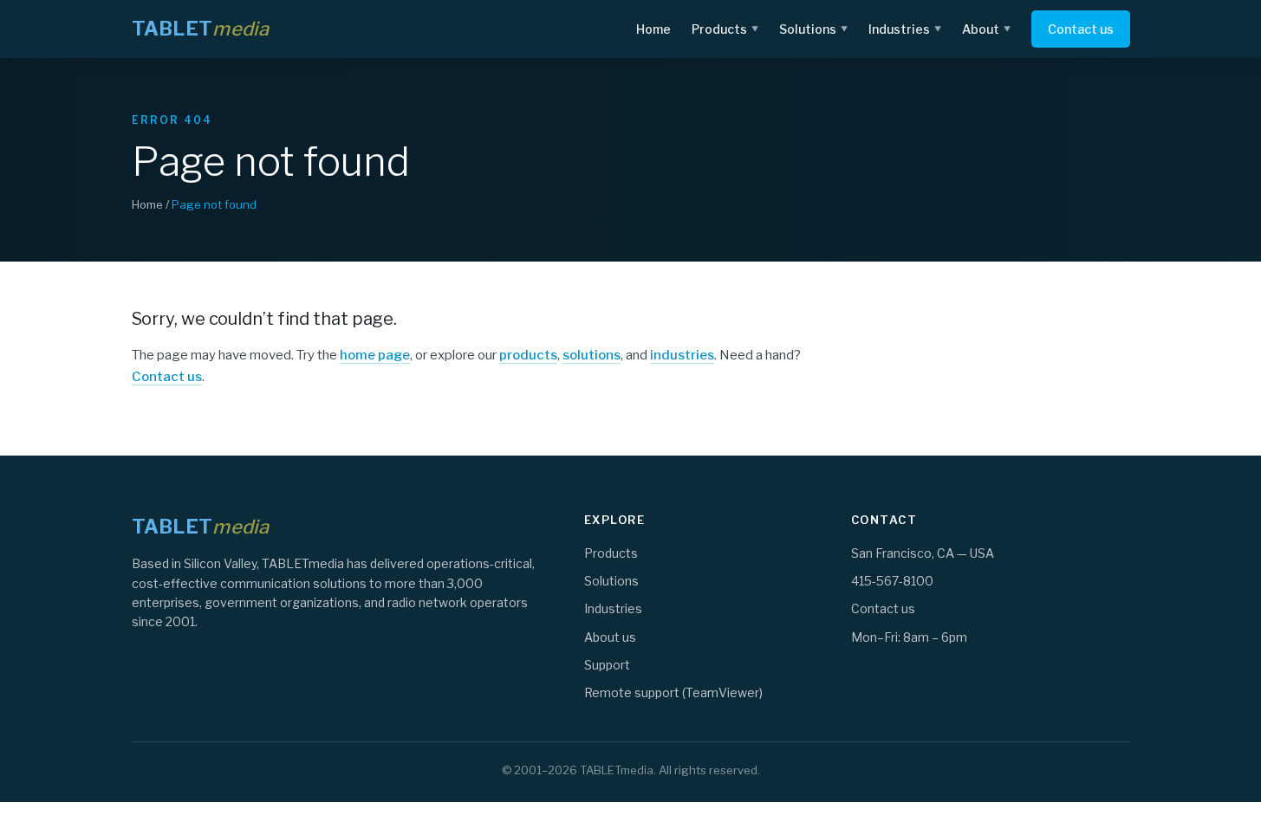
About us (610, 637)
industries (682, 355)
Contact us (1081, 29)
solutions (591, 355)
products (528, 355)
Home (653, 29)
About (986, 29)
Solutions (813, 29)
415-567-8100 (892, 580)
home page (375, 355)
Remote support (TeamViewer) (673, 692)
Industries (904, 29)
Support (607, 664)
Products (725, 29)
